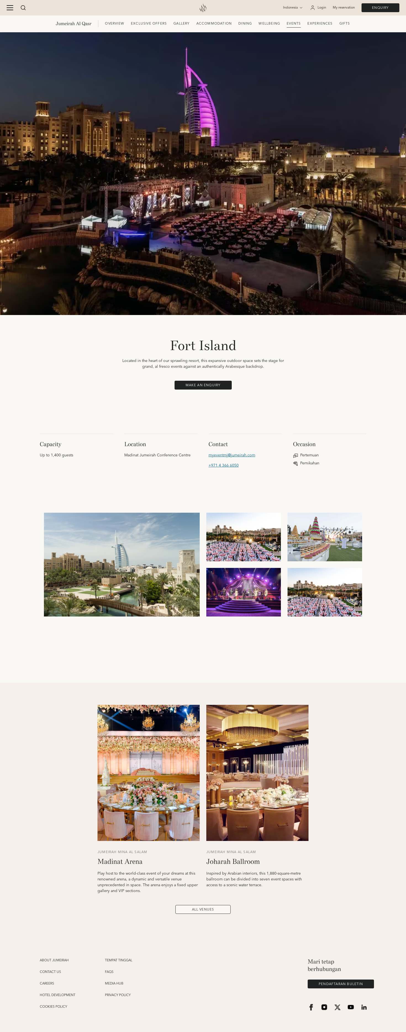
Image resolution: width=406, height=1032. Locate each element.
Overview (114, 24)
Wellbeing (269, 24)
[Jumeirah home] (203, 7)
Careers (47, 983)
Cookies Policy (53, 1006)
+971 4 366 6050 (224, 466)
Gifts (344, 24)
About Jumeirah (54, 960)
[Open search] (23, 7)
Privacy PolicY (118, 995)
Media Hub (114, 983)
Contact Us (50, 972)
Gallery (181, 24)
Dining (245, 24)
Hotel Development (57, 995)
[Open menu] (10, 7)
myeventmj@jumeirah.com (232, 455)
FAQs (109, 972)
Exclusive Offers (149, 24)
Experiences (320, 24)
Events (294, 24)
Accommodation (214, 24)
